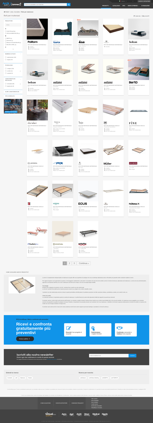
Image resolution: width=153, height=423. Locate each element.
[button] (13, 21)
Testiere (30, 378)
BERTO (9, 38)
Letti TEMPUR (114, 378)
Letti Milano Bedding (94, 378)
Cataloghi (116, 5)
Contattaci (37, 21)
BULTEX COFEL (11, 44)
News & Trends (133, 5)
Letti (16, 378)
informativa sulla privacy (52, 359)
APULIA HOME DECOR (13, 33)
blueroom (10, 40)
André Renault (11, 31)
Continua (83, 263)
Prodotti (105, 5)
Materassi (22, 378)
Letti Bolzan (83, 378)
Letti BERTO (105, 378)
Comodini (9, 378)
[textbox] (45, 4)
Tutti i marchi (94, 398)
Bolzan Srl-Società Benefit (14, 42)
